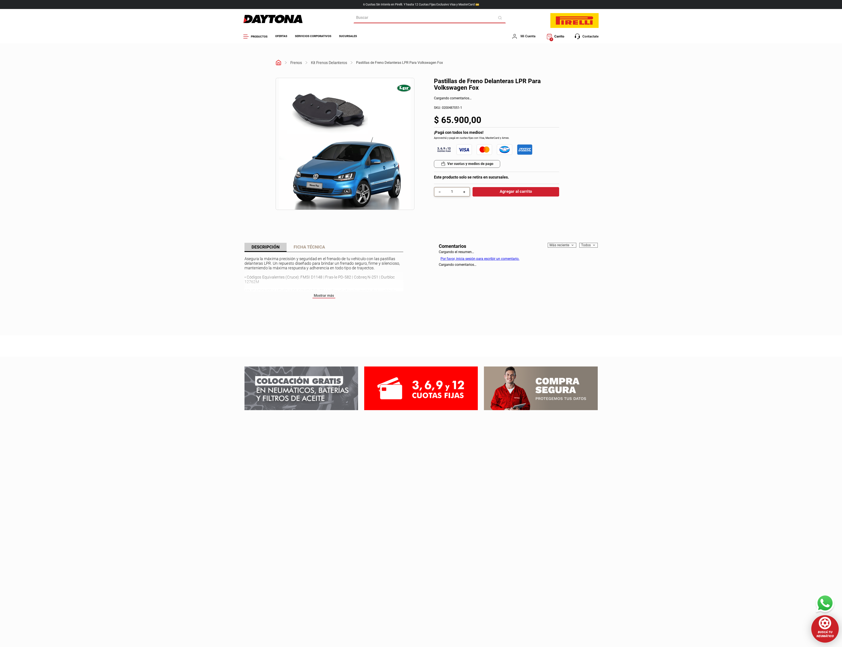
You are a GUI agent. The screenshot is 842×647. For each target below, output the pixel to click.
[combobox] (429, 17)
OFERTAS (281, 36)
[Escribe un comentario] (464, 98)
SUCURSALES (348, 36)
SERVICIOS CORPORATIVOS (313, 36)
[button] (825, 629)
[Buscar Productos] (500, 18)
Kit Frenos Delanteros (329, 62)
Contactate (590, 36)
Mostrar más (324, 295)
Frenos (296, 62)
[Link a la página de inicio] (278, 63)
